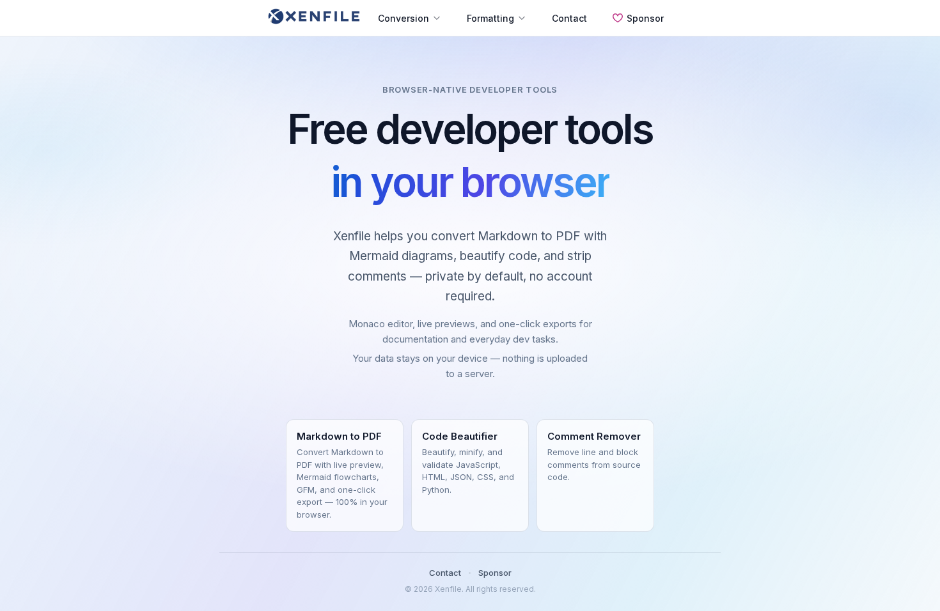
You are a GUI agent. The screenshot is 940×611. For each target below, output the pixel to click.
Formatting (490, 18)
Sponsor (645, 18)
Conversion (403, 18)
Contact (569, 18)
